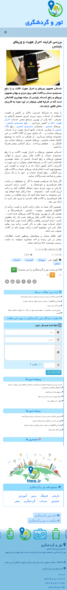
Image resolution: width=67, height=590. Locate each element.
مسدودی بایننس (24, 126)
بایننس (49, 126)
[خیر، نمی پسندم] (52, 274)
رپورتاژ (41, 260)
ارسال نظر (53, 372)
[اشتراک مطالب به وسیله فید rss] (7, 281)
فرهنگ (44, 495)
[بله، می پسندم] (14, 269)
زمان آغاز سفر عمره (54, 305)
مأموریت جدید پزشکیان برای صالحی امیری (47, 421)
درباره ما (61, 574)
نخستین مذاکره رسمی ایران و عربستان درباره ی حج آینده (41, 296)
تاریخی (55, 495)
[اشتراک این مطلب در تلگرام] (34, 281)
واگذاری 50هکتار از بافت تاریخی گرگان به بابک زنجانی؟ (42, 301)
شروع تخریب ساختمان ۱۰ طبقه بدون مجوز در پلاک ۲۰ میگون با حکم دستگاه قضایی (34, 311)
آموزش (23, 495)
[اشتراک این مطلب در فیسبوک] (29, 281)
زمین (57, 263)
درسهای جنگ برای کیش (53, 392)
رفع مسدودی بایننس (17, 123)
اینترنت (29, 260)
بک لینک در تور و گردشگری (54, 578)
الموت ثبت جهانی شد (54, 401)
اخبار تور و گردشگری (46, 515)
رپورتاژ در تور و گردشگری (55, 583)
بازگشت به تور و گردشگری (43, 520)
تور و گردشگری (44, 22)
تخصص (55, 501)
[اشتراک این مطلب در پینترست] (18, 281)
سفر (17, 501)
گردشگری (29, 501)
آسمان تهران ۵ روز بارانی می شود (50, 396)
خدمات (16, 260)
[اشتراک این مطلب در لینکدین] (12, 281)
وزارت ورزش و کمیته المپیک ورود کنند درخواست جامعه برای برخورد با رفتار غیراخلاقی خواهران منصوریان (35, 386)
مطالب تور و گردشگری (56, 587)
